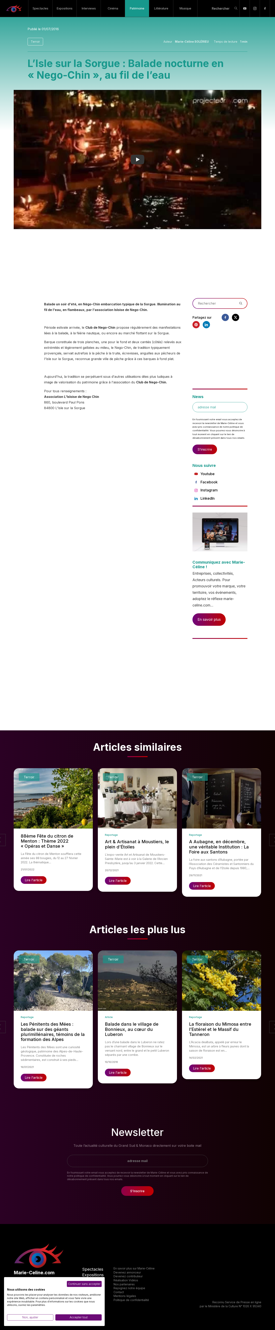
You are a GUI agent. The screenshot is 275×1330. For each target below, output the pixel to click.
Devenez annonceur (127, 1272)
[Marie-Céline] (14, 8)
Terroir (35, 41)
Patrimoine (137, 8)
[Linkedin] (206, 324)
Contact (119, 1292)
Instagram (209, 490)
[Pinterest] (196, 324)
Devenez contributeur (128, 1276)
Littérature (161, 8)
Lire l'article (33, 880)
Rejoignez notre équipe (129, 1288)
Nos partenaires (124, 1284)
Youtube (208, 474)
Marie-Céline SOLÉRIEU (192, 41)
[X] (235, 317)
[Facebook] (265, 8)
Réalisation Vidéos (126, 1280)
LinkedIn (208, 498)
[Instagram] (255, 8)
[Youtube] (245, 8)
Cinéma (113, 8)
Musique (185, 8)
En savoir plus (209, 619)
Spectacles (40, 8)
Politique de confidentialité (131, 1300)
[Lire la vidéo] (137, 159)
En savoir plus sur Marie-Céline (134, 1268)
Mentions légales (125, 1296)
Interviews (89, 8)
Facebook (209, 482)
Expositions (64, 8)
